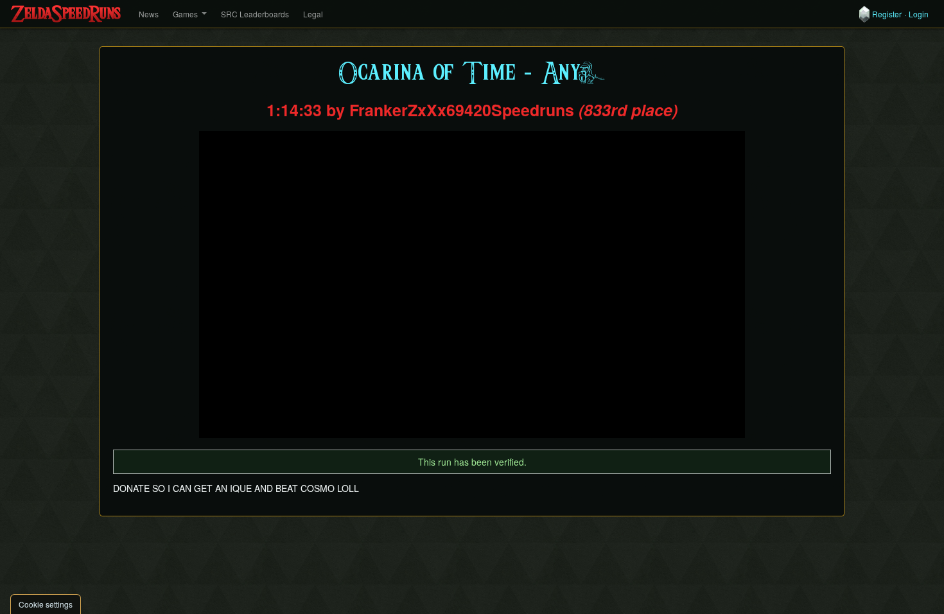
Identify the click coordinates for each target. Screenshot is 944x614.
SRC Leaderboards (255, 13)
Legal (313, 13)
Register (887, 14)
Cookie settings (46, 604)
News (149, 13)
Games (185, 13)
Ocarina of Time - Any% (472, 73)
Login (919, 14)
